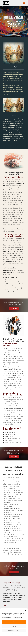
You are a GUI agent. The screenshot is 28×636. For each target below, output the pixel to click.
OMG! (14, 626)
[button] (25, 610)
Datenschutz (11, 634)
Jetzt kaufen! (14, 308)
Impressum (17, 634)
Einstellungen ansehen (14, 630)
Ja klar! (14, 622)
